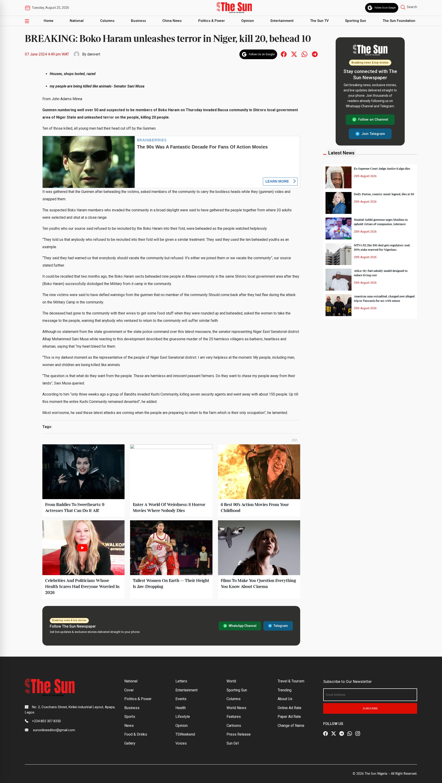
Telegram (280, 626)
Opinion (247, 21)
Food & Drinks (135, 734)
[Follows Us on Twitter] (294, 54)
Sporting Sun (355, 21)
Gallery (129, 743)
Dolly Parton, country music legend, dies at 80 (384, 194)
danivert (93, 54)
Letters (181, 681)
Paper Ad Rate (289, 716)
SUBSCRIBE (370, 708)
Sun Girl (233, 743)
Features (234, 716)
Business (138, 21)
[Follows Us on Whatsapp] (304, 54)
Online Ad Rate (289, 708)
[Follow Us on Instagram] (357, 733)
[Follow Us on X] (333, 733)
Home (48, 21)
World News (236, 708)
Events (180, 699)
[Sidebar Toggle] (27, 21)
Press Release (239, 734)
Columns (107, 21)
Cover (129, 690)
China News (172, 21)
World (231, 681)
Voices (181, 743)
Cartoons (234, 725)
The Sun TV (319, 21)
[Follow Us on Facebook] (325, 733)
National (77, 21)
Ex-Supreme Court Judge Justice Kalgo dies (382, 168)
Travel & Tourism (291, 681)
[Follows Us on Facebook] (284, 54)
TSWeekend (185, 734)
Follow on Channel (373, 119)
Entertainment (282, 21)
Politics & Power (211, 21)
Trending (284, 690)
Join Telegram (373, 133)
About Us (285, 699)
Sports (129, 716)
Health (180, 708)
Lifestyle (182, 716)
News (129, 725)
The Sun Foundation (399, 21)
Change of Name (291, 725)
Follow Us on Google (385, 7)
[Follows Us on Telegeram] (315, 54)
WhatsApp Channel (242, 626)
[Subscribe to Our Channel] (341, 733)
